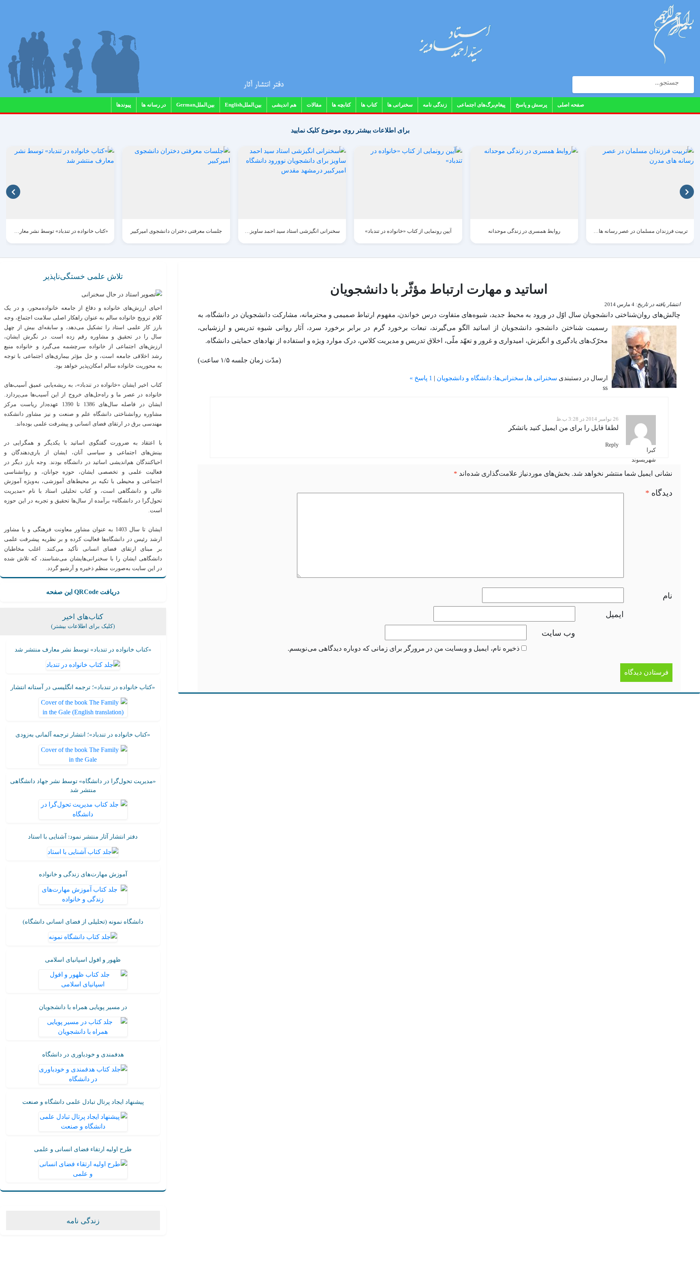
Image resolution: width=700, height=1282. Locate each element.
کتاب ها (369, 105)
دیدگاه (658, 492)
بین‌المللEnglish (243, 105)
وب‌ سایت (558, 632)
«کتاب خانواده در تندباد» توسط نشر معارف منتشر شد (83, 649)
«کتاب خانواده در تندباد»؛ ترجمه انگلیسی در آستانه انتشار (83, 687)
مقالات (314, 105)
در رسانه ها (153, 105)
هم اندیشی (284, 105)
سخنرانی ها (400, 105)
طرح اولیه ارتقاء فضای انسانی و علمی (83, 1149)
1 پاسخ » (421, 378)
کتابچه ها (341, 105)
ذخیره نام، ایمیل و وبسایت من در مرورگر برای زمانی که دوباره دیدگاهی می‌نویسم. (404, 648)
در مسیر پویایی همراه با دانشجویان (83, 1007)
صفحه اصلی (570, 105)
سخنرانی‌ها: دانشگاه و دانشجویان (480, 378)
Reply (612, 445)
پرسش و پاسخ (531, 105)
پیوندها (123, 105)
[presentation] (13, 192)
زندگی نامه (435, 105)
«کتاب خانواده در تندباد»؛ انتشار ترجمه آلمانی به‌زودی (82, 734)
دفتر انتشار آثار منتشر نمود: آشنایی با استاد (83, 836)
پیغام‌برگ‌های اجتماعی (481, 105)
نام (667, 595)
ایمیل (615, 614)
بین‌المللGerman (195, 105)
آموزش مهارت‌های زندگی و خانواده (83, 874)
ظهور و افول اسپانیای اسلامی (83, 959)
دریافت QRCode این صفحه (83, 591)
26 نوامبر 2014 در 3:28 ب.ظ (587, 419)
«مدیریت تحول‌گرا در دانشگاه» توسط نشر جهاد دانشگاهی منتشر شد (83, 786)
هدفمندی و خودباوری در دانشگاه (83, 1054)
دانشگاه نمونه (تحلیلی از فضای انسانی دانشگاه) (83, 921)
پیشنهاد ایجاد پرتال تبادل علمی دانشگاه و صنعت (83, 1102)
